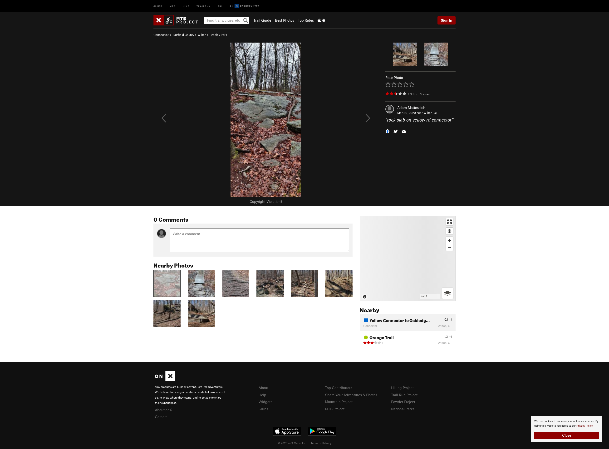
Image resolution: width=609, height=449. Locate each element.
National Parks (402, 409)
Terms (314, 443)
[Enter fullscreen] (449, 221)
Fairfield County (183, 35)
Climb (157, 5)
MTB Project (334, 409)
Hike (186, 5)
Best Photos (284, 20)
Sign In (446, 20)
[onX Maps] (165, 379)
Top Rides (306, 20)
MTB (173, 5)
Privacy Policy (584, 425)
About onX (163, 410)
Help (262, 395)
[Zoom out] (449, 247)
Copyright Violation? (266, 201)
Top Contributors (338, 388)
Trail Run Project (404, 395)
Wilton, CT (430, 113)
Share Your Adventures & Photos (351, 395)
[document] (566, 429)
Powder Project (403, 402)
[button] (387, 131)
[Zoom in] (449, 240)
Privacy (326, 443)
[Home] (178, 20)
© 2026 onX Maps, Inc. (292, 443)
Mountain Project (339, 402)
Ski (220, 5)
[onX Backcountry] (244, 6)
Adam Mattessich (411, 107)
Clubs (263, 409)
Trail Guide (262, 20)
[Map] (407, 258)
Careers (161, 417)
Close (566, 435)
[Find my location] (449, 231)
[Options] (447, 293)
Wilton (201, 35)
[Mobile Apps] (321, 20)
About (263, 388)
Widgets (265, 402)
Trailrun (203, 5)
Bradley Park (218, 35)
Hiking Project (402, 388)
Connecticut (161, 35)
